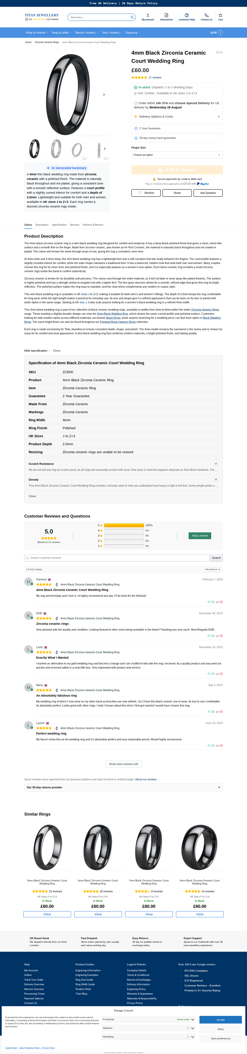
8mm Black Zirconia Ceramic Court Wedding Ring (200, 882)
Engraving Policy (136, 989)
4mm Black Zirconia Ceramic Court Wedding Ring (90, 584)
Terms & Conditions (138, 975)
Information (167, 16)
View (47, 914)
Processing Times (34, 993)
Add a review (200, 535)
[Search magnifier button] (132, 17)
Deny (221, 1029)
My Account (31, 970)
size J (83, 302)
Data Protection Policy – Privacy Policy (37, 1048)
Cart (220, 19)
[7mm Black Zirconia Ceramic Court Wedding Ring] (149, 847)
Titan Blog (81, 993)
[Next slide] (103, 94)
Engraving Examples (87, 975)
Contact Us (30, 1003)
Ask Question (208, 193)
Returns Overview (34, 989)
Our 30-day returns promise (44, 787)
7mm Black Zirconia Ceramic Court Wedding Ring (149, 882)
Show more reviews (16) (123, 764)
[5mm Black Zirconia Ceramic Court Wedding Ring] (221, 52)
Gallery (28, 224)
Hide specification (35, 350)
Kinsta (140, 1052)
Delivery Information (138, 984)
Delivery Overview (34, 984)
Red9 (120, 1052)
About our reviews (146, 779)
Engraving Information (88, 970)
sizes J (85, 294)
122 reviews (52, 19)
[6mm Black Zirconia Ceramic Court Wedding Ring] (98, 847)
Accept (221, 1019)
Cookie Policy (11, 1048)
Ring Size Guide (84, 979)
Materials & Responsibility (142, 998)
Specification (59, 224)
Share (177, 193)
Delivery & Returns (93, 224)
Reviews (74, 224)
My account (148, 19)
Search (216, 557)
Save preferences (221, 1038)
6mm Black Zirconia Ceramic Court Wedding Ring (98, 882)
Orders (28, 975)
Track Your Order (33, 979)
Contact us (206, 19)
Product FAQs (83, 989)
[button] (216, 33)
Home (28, 42)
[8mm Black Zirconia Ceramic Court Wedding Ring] (199, 847)
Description (42, 224)
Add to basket (180, 169)
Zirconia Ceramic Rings (47, 42)
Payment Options (34, 998)
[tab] (29, 224)
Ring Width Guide (85, 984)
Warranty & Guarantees (140, 993)
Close (32, 496)
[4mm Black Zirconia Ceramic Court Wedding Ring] (57, 584)
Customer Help (187, 19)
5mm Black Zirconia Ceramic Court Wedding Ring (47, 882)
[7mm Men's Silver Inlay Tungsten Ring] (217, 52)
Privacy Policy (135, 1003)
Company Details (136, 970)
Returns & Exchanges (139, 979)
